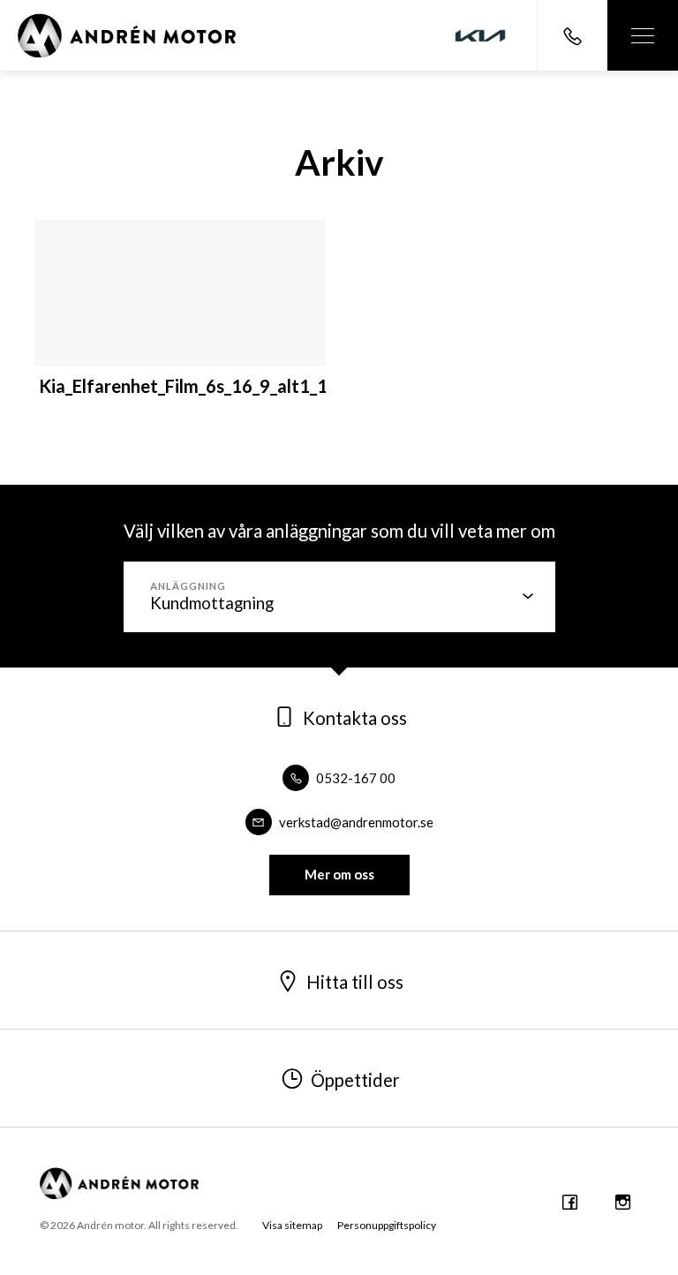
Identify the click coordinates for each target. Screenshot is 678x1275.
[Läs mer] (480, 36)
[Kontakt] (572, 35)
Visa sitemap (292, 1225)
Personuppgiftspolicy (386, 1225)
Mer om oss (339, 874)
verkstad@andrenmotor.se (354, 822)
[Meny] (642, 35)
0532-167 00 (354, 778)
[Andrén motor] (127, 35)
